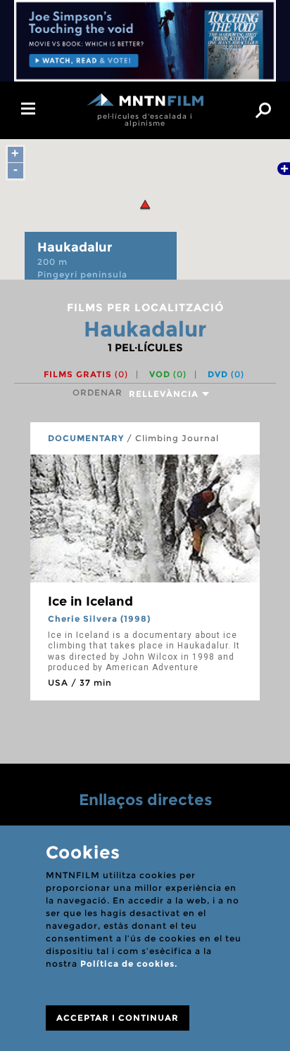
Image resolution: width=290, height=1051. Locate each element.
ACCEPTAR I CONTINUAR (117, 1017)
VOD (168, 374)
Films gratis (86, 374)
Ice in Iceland (90, 601)
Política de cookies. (128, 963)
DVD (226, 374)
